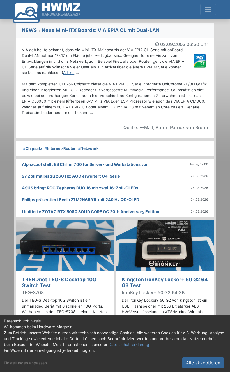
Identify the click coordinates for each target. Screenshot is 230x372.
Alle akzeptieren (203, 363)
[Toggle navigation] (208, 9)
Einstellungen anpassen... (27, 363)
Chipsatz (32, 148)
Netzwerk (88, 148)
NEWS (29, 30)
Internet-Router (60, 148)
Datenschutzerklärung (129, 344)
